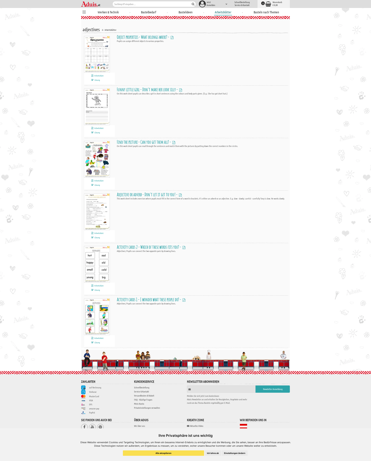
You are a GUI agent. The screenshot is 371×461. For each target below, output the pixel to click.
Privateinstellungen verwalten (147, 407)
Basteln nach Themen (266, 12)
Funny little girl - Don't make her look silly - (148, 89)
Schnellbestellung (242, 2)
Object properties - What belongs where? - (143, 37)
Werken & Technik (108, 12)
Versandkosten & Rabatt (144, 395)
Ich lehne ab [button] (213, 453)
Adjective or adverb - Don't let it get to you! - (147, 194)
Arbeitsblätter (223, 12)
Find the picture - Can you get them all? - (144, 142)
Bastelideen (186, 12)
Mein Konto (139, 403)
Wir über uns (139, 425)
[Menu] (84, 12)
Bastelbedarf (148, 12)
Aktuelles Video (196, 425)
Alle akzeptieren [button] (163, 453)
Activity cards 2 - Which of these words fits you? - (149, 247)
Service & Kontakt (242, 5)
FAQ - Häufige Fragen (143, 399)
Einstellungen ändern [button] (234, 453)
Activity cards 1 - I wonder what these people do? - (149, 299)
